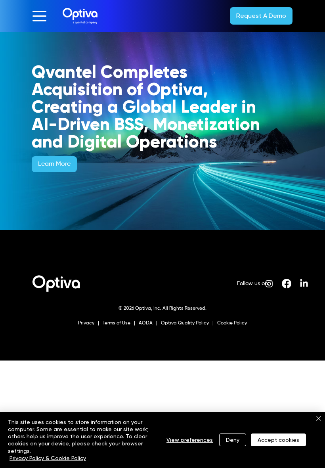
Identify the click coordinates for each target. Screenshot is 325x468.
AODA (145, 323)
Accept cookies (278, 440)
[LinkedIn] (304, 283)
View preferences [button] (189, 440)
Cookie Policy (231, 323)
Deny (232, 440)
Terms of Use (115, 323)
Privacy (87, 323)
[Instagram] (269, 283)
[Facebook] (286, 283)
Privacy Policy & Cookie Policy (48, 458)
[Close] (318, 419)
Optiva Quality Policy (185, 323)
